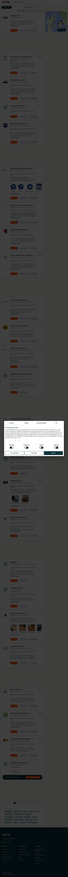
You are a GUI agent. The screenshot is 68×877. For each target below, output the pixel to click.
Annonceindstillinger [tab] (41, 423)
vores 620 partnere (12, 429)
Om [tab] (56, 423)
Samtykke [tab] (11, 423)
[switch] (26, 448)
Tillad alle (53, 453)
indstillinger (53, 434)
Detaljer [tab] (26, 423)
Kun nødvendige (14, 453)
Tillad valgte (34, 453)
